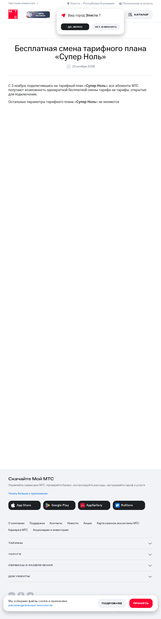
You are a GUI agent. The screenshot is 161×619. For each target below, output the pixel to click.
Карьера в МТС (18, 530)
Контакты (56, 523)
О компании (16, 523)
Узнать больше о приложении (28, 494)
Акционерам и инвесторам (51, 530)
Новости (72, 523)
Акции (87, 523)
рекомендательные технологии (30, 605)
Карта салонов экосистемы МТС (118, 523)
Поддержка (37, 523)
